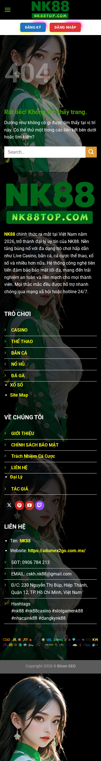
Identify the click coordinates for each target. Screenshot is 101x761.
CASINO (19, 330)
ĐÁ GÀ (18, 375)
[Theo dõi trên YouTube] (29, 505)
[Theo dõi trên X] (9, 505)
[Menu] (7, 10)
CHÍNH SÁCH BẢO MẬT (35, 445)
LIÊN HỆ (19, 467)
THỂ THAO (22, 341)
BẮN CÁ (19, 353)
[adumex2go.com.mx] (50, 10)
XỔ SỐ (16, 385)
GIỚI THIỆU (22, 433)
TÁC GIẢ (19, 489)
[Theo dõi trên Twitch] (39, 505)
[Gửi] (91, 152)
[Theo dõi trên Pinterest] (19, 505)
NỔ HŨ (18, 364)
